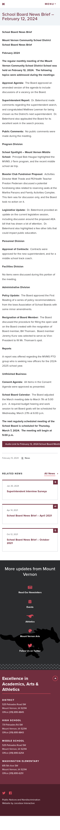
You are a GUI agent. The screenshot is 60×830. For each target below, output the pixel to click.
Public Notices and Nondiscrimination (21, 799)
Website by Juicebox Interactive (18, 803)
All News (50, 473)
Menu (49, 4)
